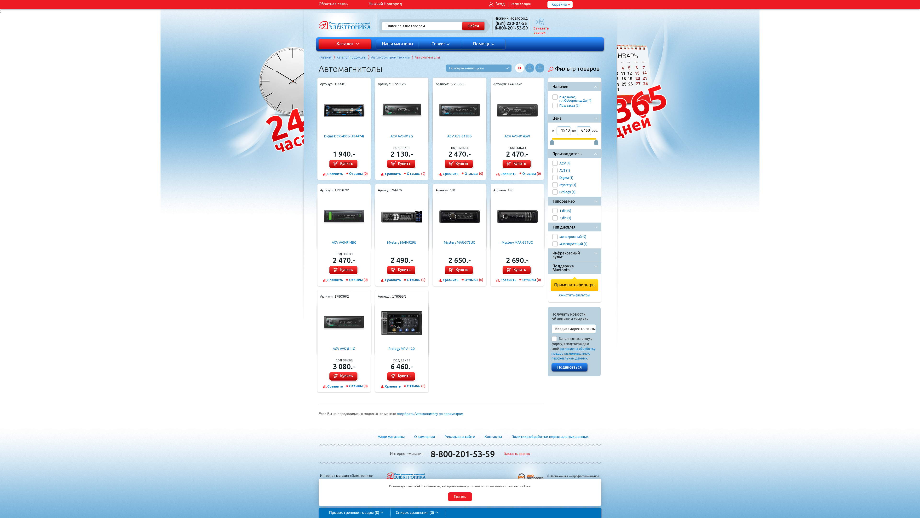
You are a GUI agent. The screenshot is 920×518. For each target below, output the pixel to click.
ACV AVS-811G (344, 349)
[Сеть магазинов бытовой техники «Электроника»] (345, 25)
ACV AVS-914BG (344, 242)
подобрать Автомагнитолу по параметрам (430, 414)
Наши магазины (397, 43)
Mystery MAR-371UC (517, 242)
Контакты (493, 437)
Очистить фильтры (574, 295)
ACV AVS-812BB (459, 136)
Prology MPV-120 (402, 349)
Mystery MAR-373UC (459, 242)
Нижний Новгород (385, 4)
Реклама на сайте (459, 437)
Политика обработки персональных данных (550, 437)
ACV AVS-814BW (517, 136)
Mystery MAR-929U (401, 242)
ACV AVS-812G (402, 136)
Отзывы (358, 173)
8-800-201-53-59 (463, 454)
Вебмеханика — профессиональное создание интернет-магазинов (574, 478)
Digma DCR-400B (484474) (344, 136)
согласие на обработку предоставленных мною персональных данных (573, 353)
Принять (460, 496)
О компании (424, 437)
